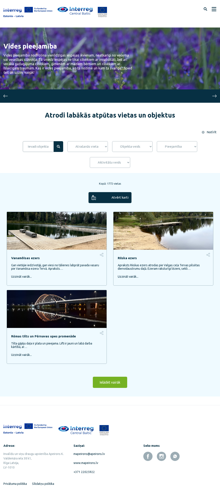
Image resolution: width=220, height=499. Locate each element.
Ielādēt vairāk (110, 382)
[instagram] (161, 456)
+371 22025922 (84, 472)
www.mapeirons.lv (85, 463)
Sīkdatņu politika (43, 483)
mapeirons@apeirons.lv (89, 454)
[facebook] (148, 456)
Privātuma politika (15, 483)
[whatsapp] (175, 456)
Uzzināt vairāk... (21, 276)
